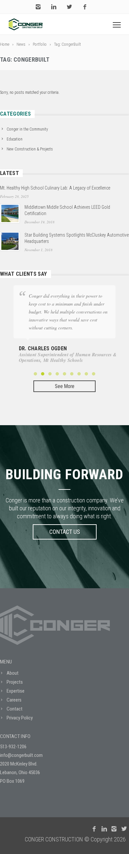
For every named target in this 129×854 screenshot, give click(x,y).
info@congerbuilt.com (21, 755)
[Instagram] (38, 7)
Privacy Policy (20, 718)
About (13, 673)
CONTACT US (64, 531)
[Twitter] (69, 7)
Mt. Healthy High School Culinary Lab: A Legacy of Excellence (55, 188)
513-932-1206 (13, 747)
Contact (14, 709)
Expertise (15, 691)
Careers (14, 700)
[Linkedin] (54, 7)
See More (64, 386)
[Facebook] (85, 7)
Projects (15, 682)
